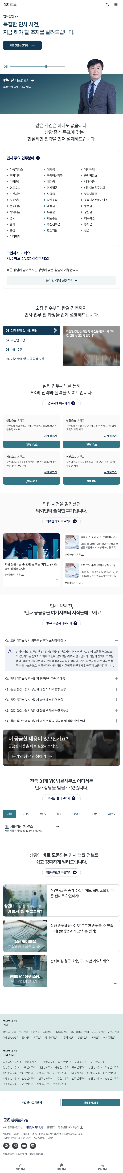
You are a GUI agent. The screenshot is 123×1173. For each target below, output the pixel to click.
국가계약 (15, 175)
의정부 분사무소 (11, 1078)
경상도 (94, 814)
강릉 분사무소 (31, 1062)
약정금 (51, 206)
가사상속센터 (98, 1031)
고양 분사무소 (48, 1062)
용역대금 (15, 212)
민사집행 (52, 188)
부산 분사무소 (95, 1067)
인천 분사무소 (28, 1078)
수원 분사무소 (26, 1072)
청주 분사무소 (10, 1084)
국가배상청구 (55, 175)
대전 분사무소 (45, 1067)
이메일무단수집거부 (13, 1127)
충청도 (60, 814)
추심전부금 (53, 224)
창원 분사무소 (95, 1078)
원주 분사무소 (109, 1072)
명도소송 (15, 188)
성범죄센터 (83, 1037)
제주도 (112, 814)
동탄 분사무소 (62, 1067)
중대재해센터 (51, 1037)
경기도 (25, 814)
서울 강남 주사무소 (12, 1062)
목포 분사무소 (78, 1067)
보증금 (51, 194)
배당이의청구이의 (94, 188)
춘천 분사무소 (26, 1084)
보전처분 (15, 194)
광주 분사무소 (64, 1062)
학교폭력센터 (109, 1037)
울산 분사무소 (93, 1072)
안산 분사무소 (59, 1072)
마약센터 (95, 1037)
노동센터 (47, 1031)
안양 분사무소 (76, 1072)
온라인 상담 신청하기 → (61, 280)
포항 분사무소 (59, 1084)
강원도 (43, 814)
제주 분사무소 (62, 1078)
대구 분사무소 (28, 1067)
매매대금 (89, 181)
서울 (9, 814)
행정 (12, 230)
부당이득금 (90, 194)
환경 (86, 230)
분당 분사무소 (10, 1072)
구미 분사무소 (81, 1062)
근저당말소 (90, 175)
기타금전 (15, 181)
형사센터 (23, 1031)
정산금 (88, 212)
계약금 (51, 169)
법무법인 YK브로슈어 (68, 1127)
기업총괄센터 (61, 1031)
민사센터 (26, 1037)
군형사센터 (113, 1031)
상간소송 (52, 200)
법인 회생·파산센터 (80, 1031)
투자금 (88, 224)
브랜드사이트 (9, 1031)
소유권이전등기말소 (95, 200)
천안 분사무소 (112, 1078)
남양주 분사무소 (11, 1067)
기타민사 (15, 236)
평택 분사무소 (43, 1084)
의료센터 (38, 1037)
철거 (12, 224)
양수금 (88, 206)
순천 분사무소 (43, 1072)
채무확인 (89, 218)
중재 (12, 218)
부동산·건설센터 (11, 1037)
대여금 (51, 181)
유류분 (51, 212)
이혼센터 (35, 1031)
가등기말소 (16, 169)
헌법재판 (52, 230)
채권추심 (52, 218)
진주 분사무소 (78, 1078)
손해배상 (15, 206)
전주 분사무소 (45, 1078)
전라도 (77, 814)
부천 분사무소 (112, 1067)
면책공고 (51, 1127)
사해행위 (15, 200)
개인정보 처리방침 (34, 1127)
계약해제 (89, 169)
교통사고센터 (68, 1037)
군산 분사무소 (98, 1062)
